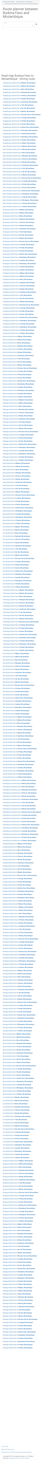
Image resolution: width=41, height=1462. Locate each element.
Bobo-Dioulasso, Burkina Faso (19, 146)
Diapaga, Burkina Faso (17, 1224)
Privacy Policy (20, 1458)
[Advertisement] (20, 51)
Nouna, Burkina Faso (17, 1034)
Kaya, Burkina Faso (16, 463)
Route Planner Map (8, 1)
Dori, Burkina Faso (16, 526)
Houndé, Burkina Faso (17, 717)
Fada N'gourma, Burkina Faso (19, 780)
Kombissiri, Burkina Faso (18, 907)
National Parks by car (7, 1449)
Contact (26, 1458)
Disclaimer (12, 1458)
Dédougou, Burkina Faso (18, 400)
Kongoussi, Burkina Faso (18, 1160)
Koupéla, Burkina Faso (17, 843)
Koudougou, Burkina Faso (18, 209)
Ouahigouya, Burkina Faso (18, 273)
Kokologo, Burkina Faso (17, 1287)
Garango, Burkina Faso (17, 970)
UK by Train (4, 1446)
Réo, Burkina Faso (16, 653)
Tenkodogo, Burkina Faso (18, 590)
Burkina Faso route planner (24, 1)
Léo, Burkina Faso (16, 1097)
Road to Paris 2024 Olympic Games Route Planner (16, 1452)
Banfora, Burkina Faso (17, 336)
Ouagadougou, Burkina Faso (19, 83)
